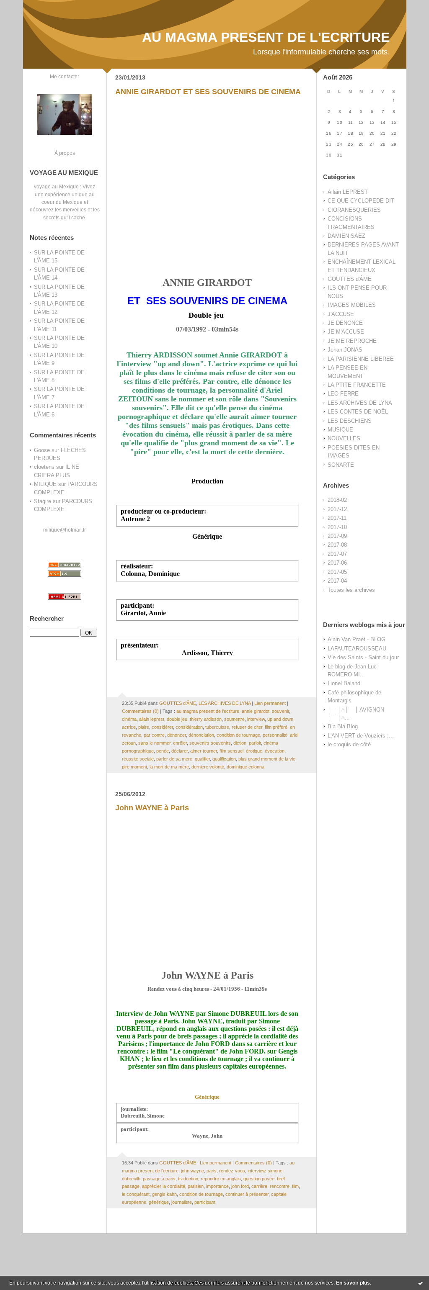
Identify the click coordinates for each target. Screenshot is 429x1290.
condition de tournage (238, 735)
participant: (137, 605)
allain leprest (151, 719)
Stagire (42, 501)
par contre (154, 735)
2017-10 (337, 527)
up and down (280, 719)
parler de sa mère (174, 758)
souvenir (280, 711)
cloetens (44, 467)
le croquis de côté (349, 744)
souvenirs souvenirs (210, 742)
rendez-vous (232, 1170)
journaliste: (134, 1109)
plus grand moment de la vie (266, 758)
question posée (258, 1178)
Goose (42, 450)
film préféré (276, 727)
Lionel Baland (344, 683)
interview (256, 719)
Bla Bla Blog (343, 726)
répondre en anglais (221, 1178)
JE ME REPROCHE (352, 341)
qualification (224, 758)
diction (239, 742)
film (295, 1186)
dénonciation (201, 735)
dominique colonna (245, 766)
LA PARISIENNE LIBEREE (361, 359)
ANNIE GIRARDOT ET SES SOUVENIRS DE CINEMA (208, 91)
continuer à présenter (247, 1194)
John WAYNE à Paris (152, 808)
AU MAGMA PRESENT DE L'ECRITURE (266, 37)
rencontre (279, 1186)
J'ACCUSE (341, 314)
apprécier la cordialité (163, 1186)
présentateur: (140, 645)
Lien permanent (270, 703)
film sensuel (231, 750)
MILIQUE (45, 484)
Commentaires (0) (140, 711)
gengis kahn (164, 1194)
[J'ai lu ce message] (420, 1283)
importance (217, 1186)
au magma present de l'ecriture (207, 711)
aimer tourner (203, 750)
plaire (143, 727)
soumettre (234, 719)
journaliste (181, 1202)
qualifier (202, 758)
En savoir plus (353, 1283)
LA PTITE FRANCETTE (357, 385)
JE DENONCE (345, 323)
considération (189, 727)
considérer (162, 727)
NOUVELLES (344, 438)
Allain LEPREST (348, 192)
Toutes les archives (351, 590)
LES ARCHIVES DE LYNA (360, 403)
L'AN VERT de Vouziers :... (361, 735)
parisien (196, 1186)
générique (159, 1202)
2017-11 (337, 518)
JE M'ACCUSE (346, 332)
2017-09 (337, 536)
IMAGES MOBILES (352, 305)
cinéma (129, 719)
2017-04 (337, 581)
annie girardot (255, 711)
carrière (259, 1186)
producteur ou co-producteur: (163, 511)
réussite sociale (138, 758)
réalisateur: (137, 566)
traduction (188, 1178)
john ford (240, 1186)
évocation (274, 750)
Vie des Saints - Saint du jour (363, 657)
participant (204, 1202)
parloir (255, 742)
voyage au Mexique (56, 186)
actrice (129, 727)
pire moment (134, 766)
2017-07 (337, 554)
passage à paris (159, 1178)
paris (212, 1170)
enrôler (180, 742)
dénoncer (176, 735)
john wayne (192, 1170)
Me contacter (64, 76)
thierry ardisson (206, 719)
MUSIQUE (340, 430)
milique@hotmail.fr (64, 529)
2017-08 (337, 545)
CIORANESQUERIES (354, 210)
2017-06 (337, 563)
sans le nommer (154, 742)
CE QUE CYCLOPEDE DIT (361, 201)
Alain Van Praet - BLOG (356, 639)
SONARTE (341, 465)
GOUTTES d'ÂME (350, 279)
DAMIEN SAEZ (346, 236)
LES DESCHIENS (350, 421)
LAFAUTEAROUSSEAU (357, 648)
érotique (254, 750)
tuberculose (217, 727)
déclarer (179, 750)
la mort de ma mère (169, 766)
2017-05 (337, 572)
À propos (64, 153)
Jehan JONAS (345, 350)
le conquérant (136, 1194)
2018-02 (337, 500)
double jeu (177, 719)
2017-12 (337, 509)
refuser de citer (247, 727)
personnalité (275, 735)
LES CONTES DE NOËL (358, 412)
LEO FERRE (343, 394)
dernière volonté (207, 766)
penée (162, 750)
